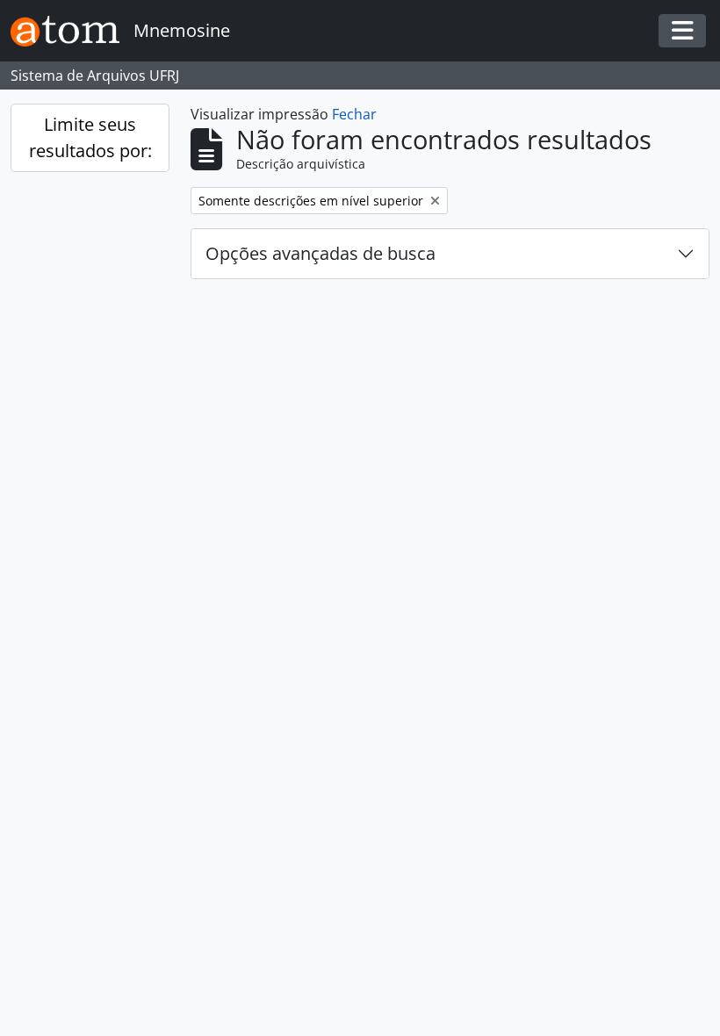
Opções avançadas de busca (320, 253)
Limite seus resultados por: (90, 137)
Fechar (354, 114)
